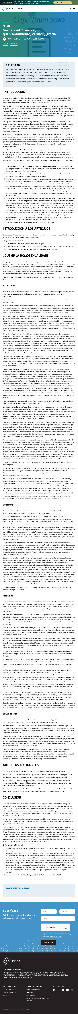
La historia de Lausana (33, 989)
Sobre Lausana (34, 986)
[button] (74, 8)
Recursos (6, 995)
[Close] (75, 2)
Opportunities (30, 995)
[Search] (70, 8)
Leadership (29, 992)
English (5, 44)
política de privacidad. (56, 936)
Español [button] (20, 8)
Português (14, 44)
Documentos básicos (9, 992)
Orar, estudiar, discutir (9, 989)
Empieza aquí (10, 986)
